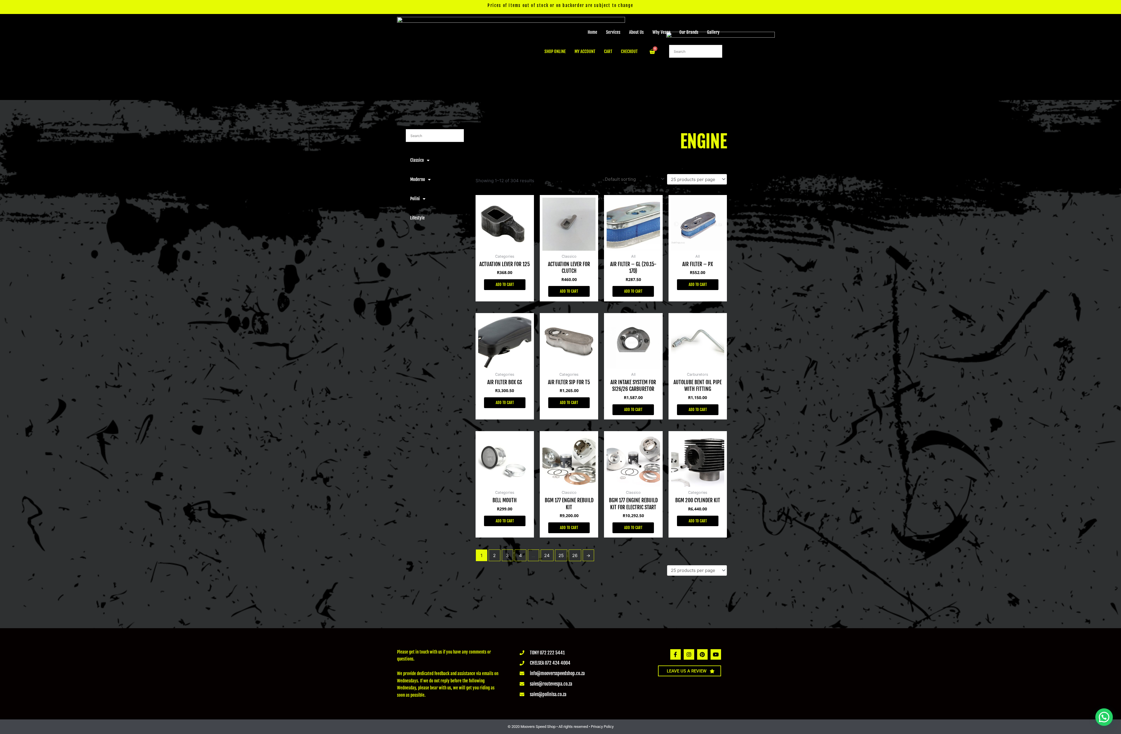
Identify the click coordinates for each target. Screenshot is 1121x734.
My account (585, 51)
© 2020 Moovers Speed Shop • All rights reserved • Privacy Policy (561, 726)
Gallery (713, 32)
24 (547, 555)
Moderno (417, 179)
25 (561, 555)
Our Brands (688, 32)
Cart (608, 51)
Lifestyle (417, 218)
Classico (417, 160)
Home (592, 32)
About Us (636, 32)
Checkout (629, 51)
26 (574, 555)
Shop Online (555, 51)
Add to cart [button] (505, 284)
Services (613, 32)
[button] (1104, 717)
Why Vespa (661, 32)
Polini (415, 198)
